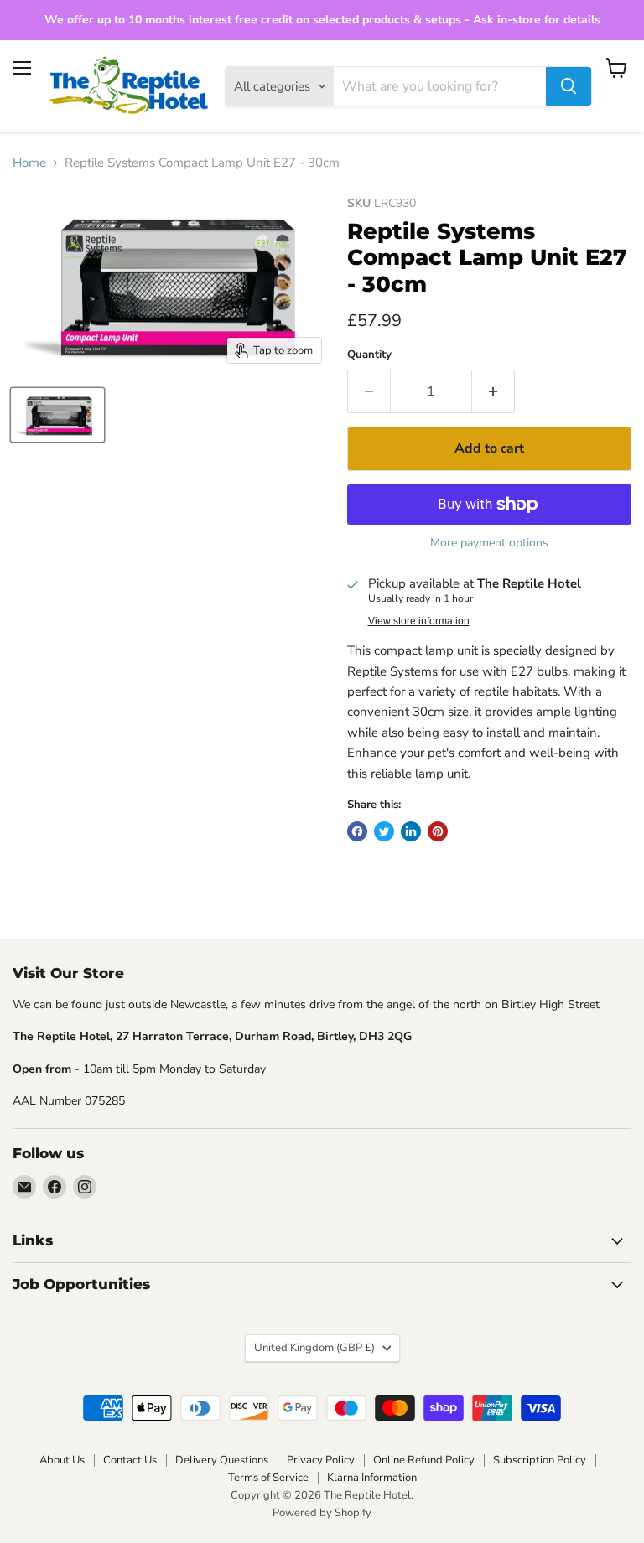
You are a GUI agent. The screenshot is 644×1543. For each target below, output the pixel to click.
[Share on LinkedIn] (411, 831)
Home (29, 163)
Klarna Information (372, 1477)
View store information (419, 621)
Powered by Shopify (322, 1512)
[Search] (568, 86)
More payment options (489, 543)
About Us (62, 1460)
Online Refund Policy (424, 1460)
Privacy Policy (321, 1460)
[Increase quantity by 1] (493, 391)
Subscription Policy (539, 1460)
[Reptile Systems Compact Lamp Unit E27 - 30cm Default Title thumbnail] (57, 415)
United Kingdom (314, 1347)
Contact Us (130, 1460)
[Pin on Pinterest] (438, 831)
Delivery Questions (221, 1460)
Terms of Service (268, 1477)
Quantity (369, 355)
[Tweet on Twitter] (384, 831)
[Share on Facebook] (357, 831)
